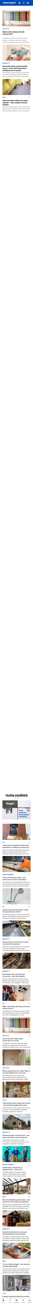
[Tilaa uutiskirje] (28, 3)
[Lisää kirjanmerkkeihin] (29, 28)
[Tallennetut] (24, 3)
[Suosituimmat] (19, 3)
